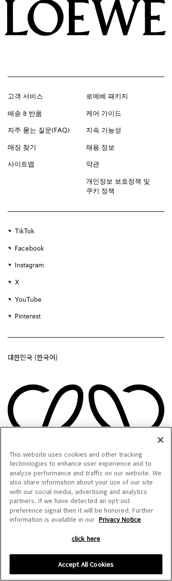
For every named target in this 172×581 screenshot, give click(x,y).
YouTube (28, 299)
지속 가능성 (103, 130)
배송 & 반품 (25, 113)
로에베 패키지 (107, 96)
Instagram (29, 265)
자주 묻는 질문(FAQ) (39, 130)
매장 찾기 (22, 147)
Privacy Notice (120, 519)
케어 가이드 (103, 113)
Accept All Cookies (86, 564)
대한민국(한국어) (33, 357)
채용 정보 (100, 147)
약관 (92, 164)
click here (86, 538)
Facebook (29, 248)
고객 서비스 (25, 96)
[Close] (160, 439)
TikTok (24, 231)
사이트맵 (21, 164)
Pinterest (28, 316)
